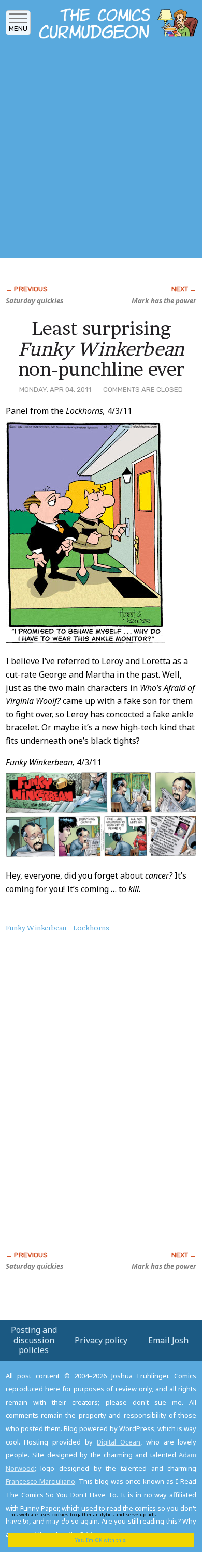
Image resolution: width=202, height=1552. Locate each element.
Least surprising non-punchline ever (101, 348)
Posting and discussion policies (34, 1339)
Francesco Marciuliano (40, 1481)
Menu (18, 29)
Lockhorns (91, 928)
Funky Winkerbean (36, 928)
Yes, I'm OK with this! (101, 1539)
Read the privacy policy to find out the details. (94, 1518)
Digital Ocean (118, 1442)
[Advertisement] (101, 151)
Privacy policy (101, 1340)
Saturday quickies (34, 300)
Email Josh (168, 1340)
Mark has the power (164, 300)
